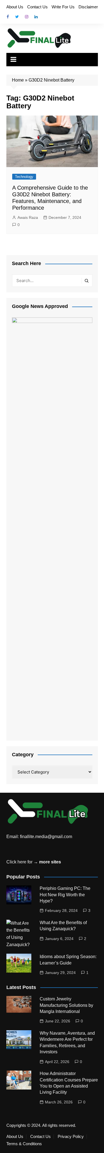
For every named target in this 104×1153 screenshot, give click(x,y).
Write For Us (63, 6)
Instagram (26, 17)
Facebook (8, 17)
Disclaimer (88, 6)
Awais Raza (27, 217)
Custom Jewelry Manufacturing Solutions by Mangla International (66, 1005)
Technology (24, 177)
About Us (14, 6)
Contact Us (37, 6)
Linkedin (36, 17)
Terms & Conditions (24, 1144)
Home (18, 80)
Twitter (17, 17)
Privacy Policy (71, 1136)
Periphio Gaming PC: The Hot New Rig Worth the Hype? (65, 894)
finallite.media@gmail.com (46, 836)
